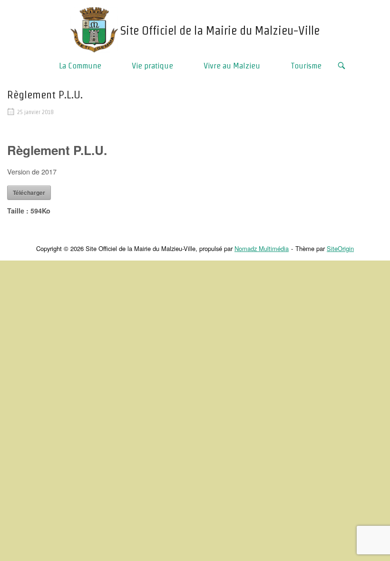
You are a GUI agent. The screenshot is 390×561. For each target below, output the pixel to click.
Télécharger (29, 192)
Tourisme (306, 65)
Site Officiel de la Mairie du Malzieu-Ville (220, 30)
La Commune (80, 65)
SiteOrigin (340, 248)
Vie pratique (152, 65)
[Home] (94, 28)
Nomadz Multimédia (261, 248)
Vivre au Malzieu (232, 65)
